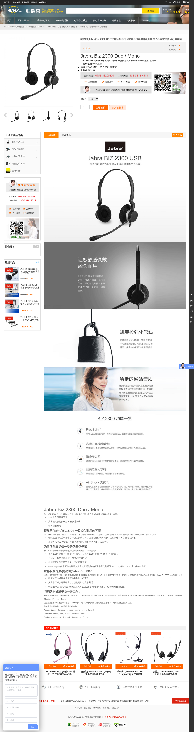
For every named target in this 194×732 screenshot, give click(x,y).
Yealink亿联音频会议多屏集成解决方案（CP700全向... (30, 304)
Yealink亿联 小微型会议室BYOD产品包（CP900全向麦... (29, 320)
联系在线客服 (180, 701)
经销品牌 (14, 27)
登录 (178, 2)
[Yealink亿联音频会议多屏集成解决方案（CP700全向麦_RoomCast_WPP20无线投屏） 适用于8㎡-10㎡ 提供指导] (12, 306)
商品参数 (66, 134)
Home (6, 27)
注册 (188, 2)
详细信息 (52, 666)
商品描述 (51, 134)
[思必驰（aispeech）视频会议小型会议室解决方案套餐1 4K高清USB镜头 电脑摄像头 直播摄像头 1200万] (12, 274)
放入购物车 (118, 107)
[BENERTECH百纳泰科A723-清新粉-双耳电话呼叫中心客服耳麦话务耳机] (60, 648)
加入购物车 (70, 666)
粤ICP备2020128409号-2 (115, 717)
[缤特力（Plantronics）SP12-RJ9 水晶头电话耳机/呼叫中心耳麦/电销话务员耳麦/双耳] (167, 648)
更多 (38, 262)
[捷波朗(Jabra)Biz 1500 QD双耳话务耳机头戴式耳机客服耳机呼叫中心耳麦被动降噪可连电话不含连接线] (96, 648)
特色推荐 (10, 246)
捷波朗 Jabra (24, 27)
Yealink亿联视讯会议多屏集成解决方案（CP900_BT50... (30, 288)
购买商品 (177, 135)
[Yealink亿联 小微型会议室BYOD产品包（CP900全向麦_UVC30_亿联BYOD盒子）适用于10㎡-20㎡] (12, 322)
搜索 (152, 11)
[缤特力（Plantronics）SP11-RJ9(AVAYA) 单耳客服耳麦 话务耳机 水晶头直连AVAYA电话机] (131, 648)
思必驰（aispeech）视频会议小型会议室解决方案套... (30, 271)
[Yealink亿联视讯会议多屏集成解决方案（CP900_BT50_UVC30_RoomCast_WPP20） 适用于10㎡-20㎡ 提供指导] (12, 290)
